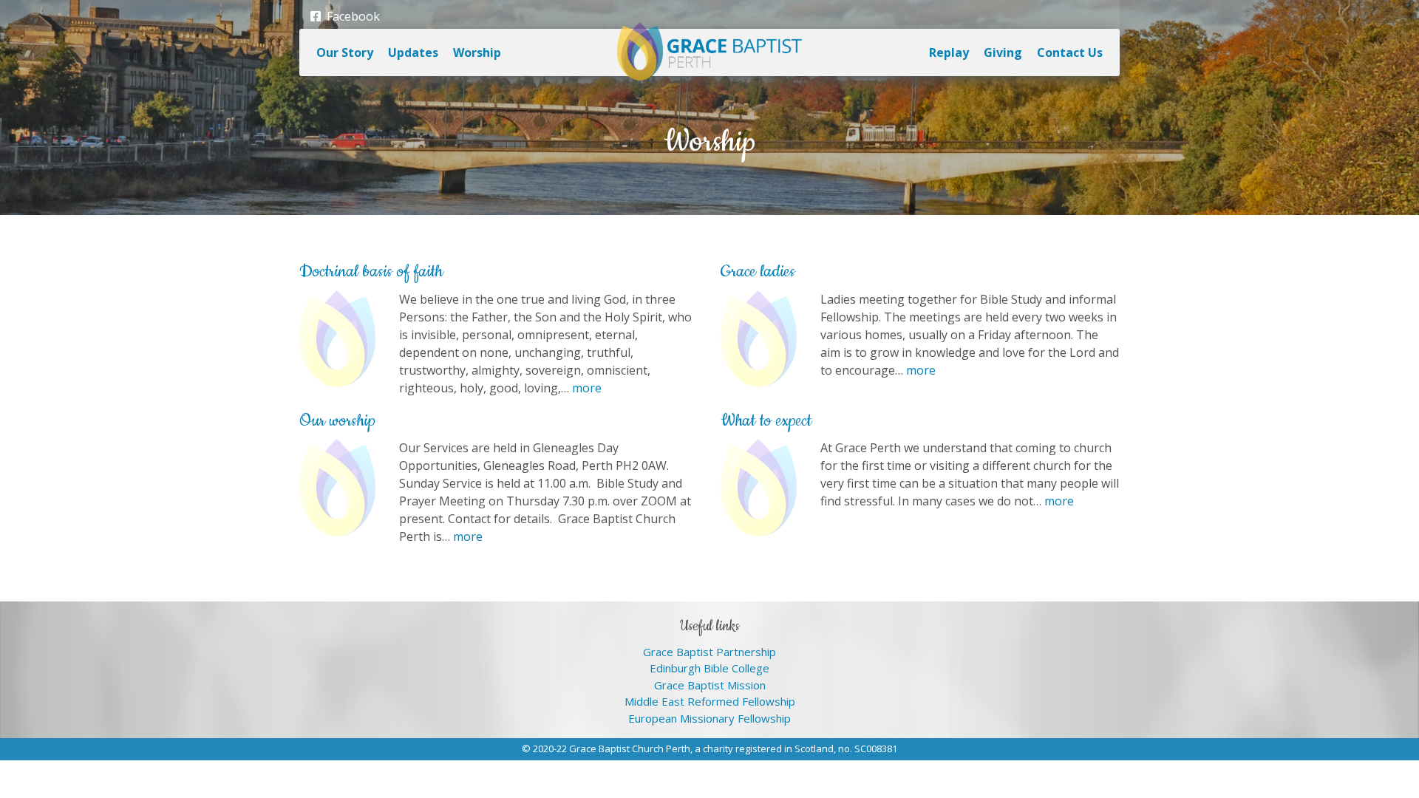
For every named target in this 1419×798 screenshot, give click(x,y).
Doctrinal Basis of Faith (371, 271)
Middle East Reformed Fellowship (710, 701)
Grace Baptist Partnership (709, 651)
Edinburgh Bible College (709, 668)
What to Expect (766, 420)
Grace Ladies (758, 271)
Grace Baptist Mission (710, 685)
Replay (949, 52)
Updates (413, 52)
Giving (1003, 52)
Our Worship (337, 420)
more (587, 388)
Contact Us (1070, 52)
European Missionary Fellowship (709, 718)
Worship (477, 52)
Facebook (350, 16)
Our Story (344, 52)
